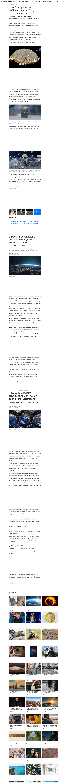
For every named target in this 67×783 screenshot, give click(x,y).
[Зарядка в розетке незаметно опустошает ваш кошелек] (33, 688)
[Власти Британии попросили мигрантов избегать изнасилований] (17, 688)
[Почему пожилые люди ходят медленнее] (33, 671)
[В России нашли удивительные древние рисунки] (50, 755)
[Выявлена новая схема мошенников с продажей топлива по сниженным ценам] (33, 772)
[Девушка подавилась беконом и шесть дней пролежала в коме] (50, 772)
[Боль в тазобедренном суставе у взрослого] (17, 722)
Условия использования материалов (39, 782)
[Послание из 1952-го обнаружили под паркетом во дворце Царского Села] (50, 637)
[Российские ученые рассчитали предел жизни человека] (50, 705)
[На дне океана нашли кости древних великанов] (33, 738)
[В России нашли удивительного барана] (17, 637)
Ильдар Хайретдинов (16, 406)
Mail (1, 782)
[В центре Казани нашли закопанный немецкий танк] (17, 603)
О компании (5, 782)
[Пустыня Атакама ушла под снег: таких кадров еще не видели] (33, 705)
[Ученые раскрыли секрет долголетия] (17, 755)
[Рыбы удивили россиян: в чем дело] (17, 671)
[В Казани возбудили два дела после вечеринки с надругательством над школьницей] (50, 688)
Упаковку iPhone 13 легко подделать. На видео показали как (25, 221)
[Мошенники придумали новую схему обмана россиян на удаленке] (50, 738)
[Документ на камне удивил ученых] (50, 671)
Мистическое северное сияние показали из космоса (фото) (24, 223)
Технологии (26, 390)
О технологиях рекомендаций (50, 782)
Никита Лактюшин (15, 253)
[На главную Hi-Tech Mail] (4, 1)
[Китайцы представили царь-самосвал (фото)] (50, 654)
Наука (17, 4)
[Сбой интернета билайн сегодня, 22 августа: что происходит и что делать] (50, 722)
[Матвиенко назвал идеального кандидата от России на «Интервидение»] (17, 620)
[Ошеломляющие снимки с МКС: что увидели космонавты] (33, 654)
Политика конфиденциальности (60, 782)
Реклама (9, 782)
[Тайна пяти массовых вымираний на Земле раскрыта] (50, 603)
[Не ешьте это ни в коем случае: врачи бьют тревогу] (50, 620)
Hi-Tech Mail (21, 390)
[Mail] (1, 1)
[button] (25, 57)
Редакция (31, 782)
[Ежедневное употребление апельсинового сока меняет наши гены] (33, 722)
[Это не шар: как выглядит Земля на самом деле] (33, 603)
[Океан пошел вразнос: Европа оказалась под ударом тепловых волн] (17, 772)
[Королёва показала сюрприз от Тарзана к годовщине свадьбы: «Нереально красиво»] (33, 755)
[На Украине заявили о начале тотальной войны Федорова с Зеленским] (17, 705)
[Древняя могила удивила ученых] (33, 637)
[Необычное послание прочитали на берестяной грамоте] (17, 738)
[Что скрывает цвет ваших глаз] (17, 654)
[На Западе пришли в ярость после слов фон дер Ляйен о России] (33, 620)
